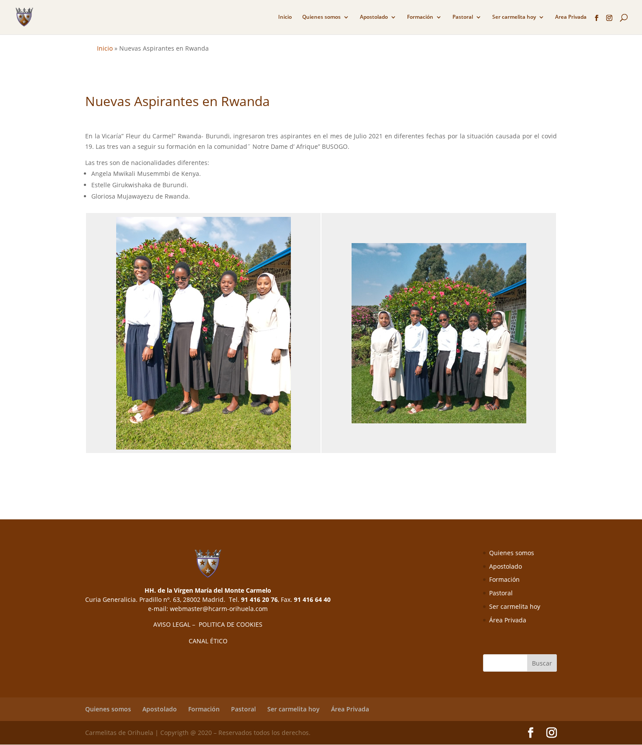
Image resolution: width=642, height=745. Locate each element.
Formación (420, 17)
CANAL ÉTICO (208, 641)
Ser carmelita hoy (514, 17)
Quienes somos (321, 17)
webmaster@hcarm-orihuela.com (219, 608)
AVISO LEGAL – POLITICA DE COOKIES (207, 624)
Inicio (285, 17)
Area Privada (571, 17)
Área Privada (507, 620)
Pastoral (462, 17)
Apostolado (374, 17)
